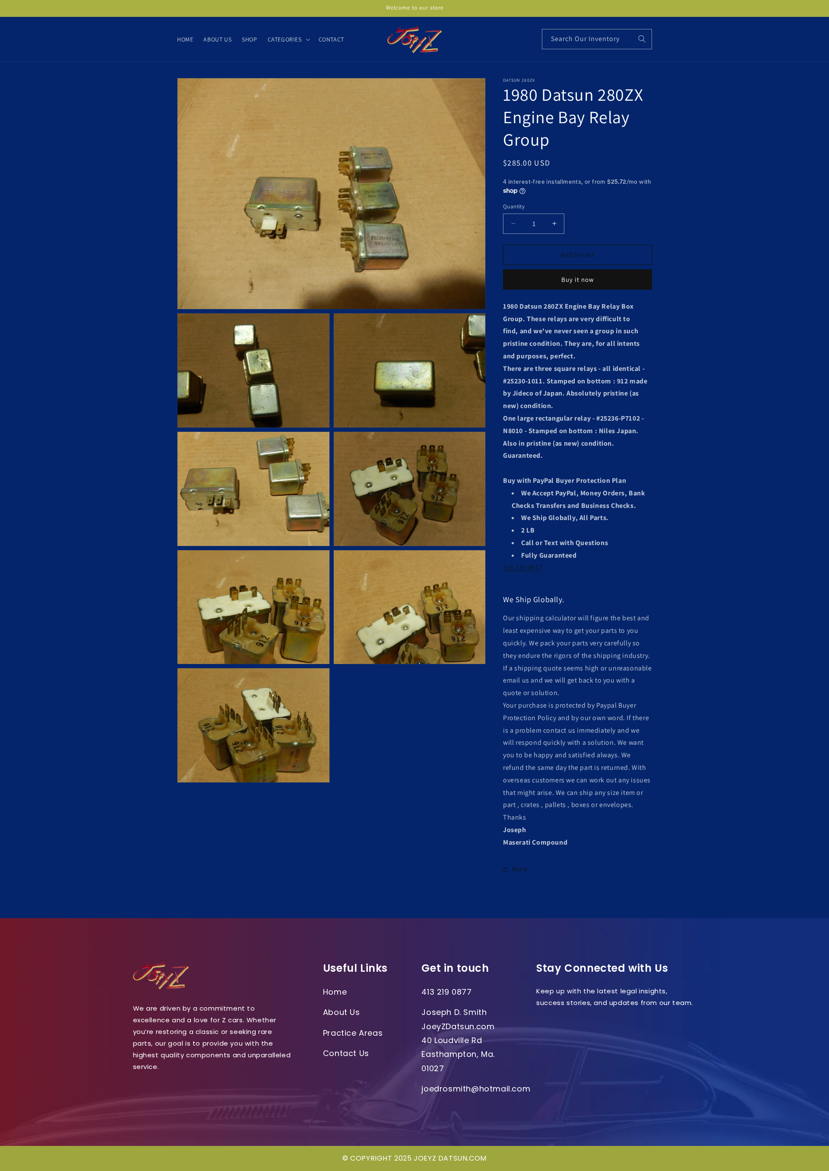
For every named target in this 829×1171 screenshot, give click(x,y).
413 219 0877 (522, 567)
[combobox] (597, 39)
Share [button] (520, 869)
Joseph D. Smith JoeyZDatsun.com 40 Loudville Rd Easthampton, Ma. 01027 (458, 1040)
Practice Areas (353, 1032)
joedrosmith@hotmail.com (475, 1088)
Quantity (514, 206)
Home (335, 991)
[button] (288, 39)
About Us (341, 1012)
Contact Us (346, 1053)
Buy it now (577, 279)
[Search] (642, 38)
